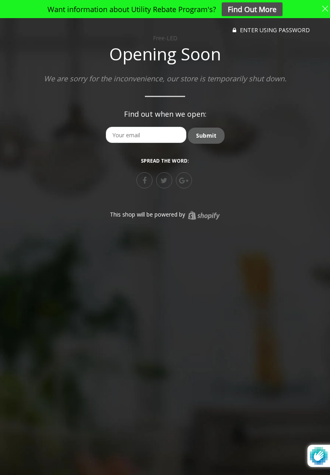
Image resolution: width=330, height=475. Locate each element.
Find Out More (252, 9)
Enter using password (274, 30)
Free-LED (165, 38)
